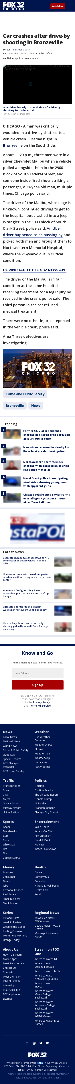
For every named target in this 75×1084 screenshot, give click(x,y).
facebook (27, 1043)
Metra (6, 799)
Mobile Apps (10, 959)
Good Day (9, 754)
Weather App (42, 758)
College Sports (11, 857)
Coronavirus (42, 877)
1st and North (11, 918)
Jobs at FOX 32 (11, 981)
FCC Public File (11, 990)
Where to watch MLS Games (47, 1022)
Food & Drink (42, 840)
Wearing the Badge (14, 926)
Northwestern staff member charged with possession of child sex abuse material (46, 465)
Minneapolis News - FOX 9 (46, 935)
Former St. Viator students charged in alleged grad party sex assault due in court (46, 434)
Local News (10, 737)
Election (39, 785)
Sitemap (8, 998)
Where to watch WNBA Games (44, 1014)
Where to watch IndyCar (44, 984)
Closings (39, 749)
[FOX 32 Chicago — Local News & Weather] (13, 5)
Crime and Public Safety (39, 53)
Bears (6, 827)
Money (8, 867)
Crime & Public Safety (15, 750)
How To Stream (12, 954)
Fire (5, 849)
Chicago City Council (46, 812)
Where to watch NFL (47, 959)
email (48, 1043)
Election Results (44, 790)
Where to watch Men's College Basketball (44, 994)
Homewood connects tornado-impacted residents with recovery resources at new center (27, 576)
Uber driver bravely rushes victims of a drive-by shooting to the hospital (31, 109)
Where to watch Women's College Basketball (45, 1005)
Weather (42, 732)
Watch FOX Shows (45, 849)
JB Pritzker (41, 803)
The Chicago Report (46, 794)
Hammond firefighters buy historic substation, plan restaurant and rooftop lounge (26, 593)
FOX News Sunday (14, 771)
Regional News (47, 912)
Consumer (9, 877)
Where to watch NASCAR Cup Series (46, 977)
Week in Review (12, 922)
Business (8, 872)
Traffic (8, 780)
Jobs (5, 885)
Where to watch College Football (44, 965)
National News (11, 741)
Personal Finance (13, 890)
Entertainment (47, 821)
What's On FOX (43, 831)
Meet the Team (12, 976)
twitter (41, 1043)
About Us (10, 949)
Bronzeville (13, 145)
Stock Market (11, 903)
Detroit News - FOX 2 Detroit (47, 927)
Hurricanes (41, 762)
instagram (34, 1043)
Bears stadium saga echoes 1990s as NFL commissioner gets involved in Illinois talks (26, 560)
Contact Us (9, 968)
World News (10, 745)
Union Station (11, 812)
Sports (8, 821)
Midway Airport (12, 808)
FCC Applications (13, 994)
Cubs (6, 840)
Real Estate (9, 894)
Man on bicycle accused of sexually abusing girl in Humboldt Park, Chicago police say (25, 626)
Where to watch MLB (47, 971)
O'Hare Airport (11, 803)
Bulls (6, 835)
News (35, 405)
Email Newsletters (13, 963)
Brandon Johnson (45, 808)
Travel (6, 790)
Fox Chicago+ (43, 835)
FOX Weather (42, 766)
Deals (6, 881)
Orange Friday (11, 940)
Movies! (39, 844)
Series (8, 912)
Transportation (12, 785)
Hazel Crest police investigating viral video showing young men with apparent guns (45, 482)
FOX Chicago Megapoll (10, 765)
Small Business (12, 899)
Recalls (39, 894)
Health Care (41, 890)
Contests (8, 972)
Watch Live (58, 6)
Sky (5, 853)
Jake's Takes (42, 827)
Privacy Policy (41, 702)
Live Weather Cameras (42, 738)
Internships (9, 985)
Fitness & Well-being (47, 885)
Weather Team (43, 753)
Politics (41, 780)
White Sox (9, 844)
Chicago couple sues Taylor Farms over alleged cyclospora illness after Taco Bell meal (46, 498)
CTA (5, 794)
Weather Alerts (43, 744)
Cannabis (40, 881)
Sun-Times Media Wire (14, 53)
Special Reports (12, 759)
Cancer (39, 872)
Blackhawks (10, 831)
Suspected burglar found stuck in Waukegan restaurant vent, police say (25, 608)
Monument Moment (15, 935)
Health (40, 867)
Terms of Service (40, 705)
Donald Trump (43, 799)
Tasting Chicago (12, 931)
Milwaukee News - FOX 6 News (45, 919)
